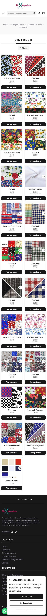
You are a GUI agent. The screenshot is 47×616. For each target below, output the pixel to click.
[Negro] (13, 477)
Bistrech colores (35, 189)
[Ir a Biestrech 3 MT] (11, 468)
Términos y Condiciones (12, 575)
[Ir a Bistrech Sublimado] (11, 65)
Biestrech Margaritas (35, 445)
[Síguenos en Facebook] (15, 531)
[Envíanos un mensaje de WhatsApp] (5, 611)
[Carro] (44, 13)
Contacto (5, 594)
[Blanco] (8, 477)
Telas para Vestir (17, 25)
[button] (23, 48)
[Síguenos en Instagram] (12, 531)
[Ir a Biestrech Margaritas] (35, 432)
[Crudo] (10, 477)
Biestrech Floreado (35, 410)
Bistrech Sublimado (12, 78)
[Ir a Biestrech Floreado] (35, 397)
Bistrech (11, 115)
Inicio (5, 25)
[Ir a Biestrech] (35, 65)
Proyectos (6, 550)
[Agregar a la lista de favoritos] (20, 65)
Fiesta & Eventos (9, 556)
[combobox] (21, 13)
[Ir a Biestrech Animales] (11, 432)
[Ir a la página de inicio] (23, 5)
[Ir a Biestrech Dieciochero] (11, 213)
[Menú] (3, 13)
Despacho (6, 581)
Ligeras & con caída (34, 25)
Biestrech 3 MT (12, 481)
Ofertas (5, 563)
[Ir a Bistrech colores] (35, 176)
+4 (15, 477)
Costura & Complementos (12, 559)
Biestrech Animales (12, 445)
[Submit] (34, 13)
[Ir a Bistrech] (11, 102)
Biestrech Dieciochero (12, 226)
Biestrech (35, 78)
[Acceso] (39, 13)
